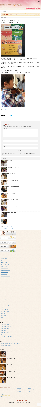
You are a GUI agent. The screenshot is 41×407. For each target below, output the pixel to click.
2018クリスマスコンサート (5, 258)
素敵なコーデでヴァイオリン (9, 228)
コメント (5, 128)
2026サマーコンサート (4, 297)
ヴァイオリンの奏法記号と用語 (6, 326)
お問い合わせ (3, 394)
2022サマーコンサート (4, 278)
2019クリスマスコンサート (5, 262)
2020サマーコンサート (4, 268)
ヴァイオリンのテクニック (5, 303)
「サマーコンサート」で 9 (11, 358)
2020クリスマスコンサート (5, 266)
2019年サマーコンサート (5, 264)
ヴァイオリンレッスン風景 (5, 305)
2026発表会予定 (3, 299)
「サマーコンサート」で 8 (11, 364)
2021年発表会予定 (4, 274)
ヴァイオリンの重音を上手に (12, 180)
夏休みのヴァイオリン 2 (11, 173)
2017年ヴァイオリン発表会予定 (6, 345)
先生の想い (18, 389)
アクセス (29, 391)
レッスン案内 (19, 391)
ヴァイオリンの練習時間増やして (13, 186)
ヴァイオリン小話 (4, 307)
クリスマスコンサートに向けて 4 (13, 199)
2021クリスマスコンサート (5, 270)
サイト (4, 146)
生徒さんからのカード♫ (8, 226)
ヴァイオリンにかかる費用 (5, 324)
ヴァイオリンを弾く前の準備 (5, 332)
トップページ (19, 388)
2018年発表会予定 (4, 260)
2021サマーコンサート (4, 272)
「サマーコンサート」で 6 (11, 377)
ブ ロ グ (2, 396)
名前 (3, 139)
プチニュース (3, 313)
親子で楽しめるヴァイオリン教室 (6, 336)
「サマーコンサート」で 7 (11, 371)
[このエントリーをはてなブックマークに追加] (11, 115)
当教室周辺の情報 (4, 315)
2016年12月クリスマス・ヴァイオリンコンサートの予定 (10, 343)
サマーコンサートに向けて (5, 311)
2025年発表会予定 (4, 295)
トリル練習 (2, 334)
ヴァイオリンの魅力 (4, 330)
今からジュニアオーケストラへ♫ (13, 167)
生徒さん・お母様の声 (31, 389)
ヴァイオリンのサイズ (4, 301)
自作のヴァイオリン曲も (11, 212)
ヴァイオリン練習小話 (4, 309)
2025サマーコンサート (4, 293)
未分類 (4, 109)
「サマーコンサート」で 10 (11, 351)
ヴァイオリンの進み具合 (5, 328)
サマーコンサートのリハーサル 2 (13, 160)
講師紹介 (29, 388)
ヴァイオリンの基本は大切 (12, 193)
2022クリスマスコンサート (5, 276)
